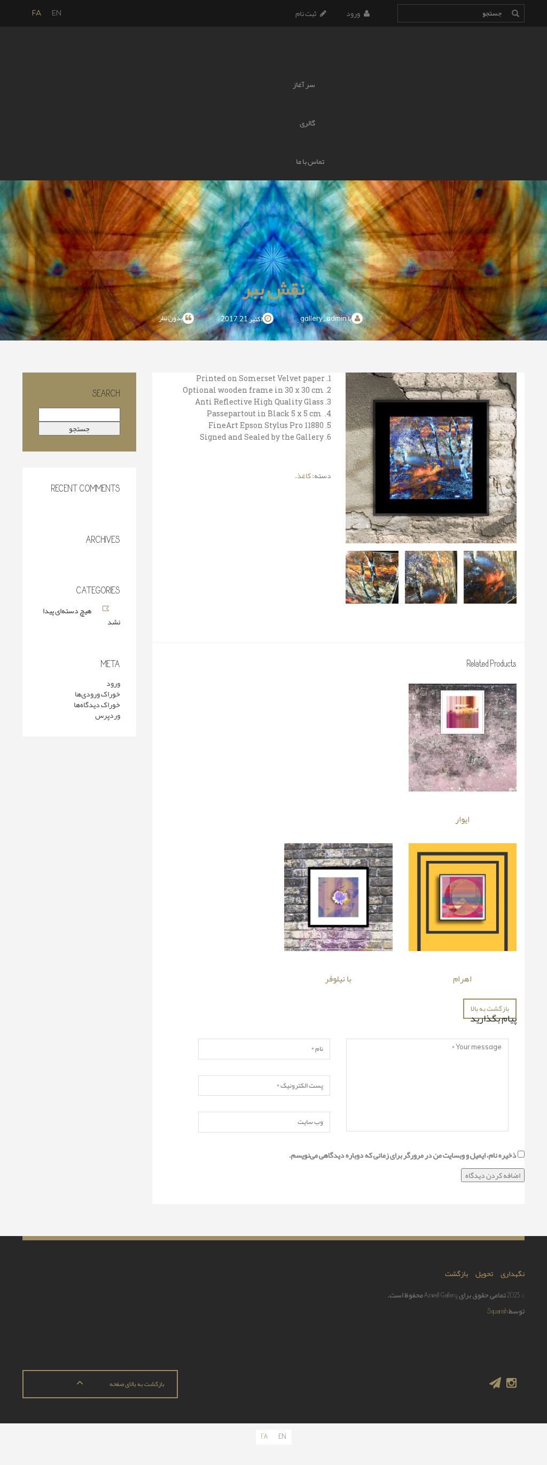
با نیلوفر (338, 978)
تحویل (484, 1273)
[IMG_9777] (490, 577)
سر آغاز (304, 84)
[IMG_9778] (431, 577)
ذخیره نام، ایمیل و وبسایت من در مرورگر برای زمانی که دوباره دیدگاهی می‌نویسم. (403, 1155)
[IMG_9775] (372, 577)
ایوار (462, 819)
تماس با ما (310, 161)
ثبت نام (305, 13)
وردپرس (107, 715)
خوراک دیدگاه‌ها (97, 704)
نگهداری (513, 1273)
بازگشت (456, 1273)
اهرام (462, 978)
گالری (307, 122)
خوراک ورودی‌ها (97, 693)
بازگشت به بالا (490, 1009)
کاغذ (304, 475)
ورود (353, 13)
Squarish (497, 1310)
